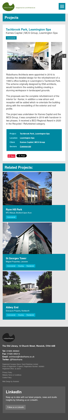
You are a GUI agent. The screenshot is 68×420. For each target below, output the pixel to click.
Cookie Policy (7, 377)
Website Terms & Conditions (11, 375)
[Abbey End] (34, 287)
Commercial (11, 38)
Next (64, 56)
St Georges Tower (16, 258)
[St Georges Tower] (34, 238)
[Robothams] (25, 6)
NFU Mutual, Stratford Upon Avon (19, 212)
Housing (21, 266)
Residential (30, 266)
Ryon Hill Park (14, 209)
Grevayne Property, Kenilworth (17, 310)
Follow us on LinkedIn (15, 407)
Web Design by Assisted (10, 381)
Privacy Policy (7, 372)
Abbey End (12, 307)
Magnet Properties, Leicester (17, 261)
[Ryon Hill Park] (34, 188)
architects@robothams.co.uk (21, 356)
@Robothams (16, 359)
